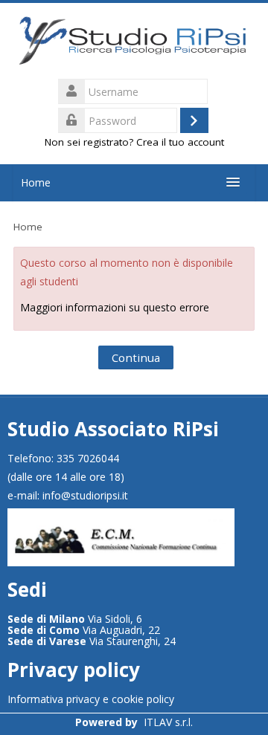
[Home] (134, 42)
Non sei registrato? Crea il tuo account (134, 142)
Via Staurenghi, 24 (91, 641)
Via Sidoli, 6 (74, 618)
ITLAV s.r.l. (168, 722)
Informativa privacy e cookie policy (90, 699)
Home (36, 182)
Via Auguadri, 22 (83, 629)
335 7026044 (88, 458)
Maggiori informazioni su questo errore (114, 307)
